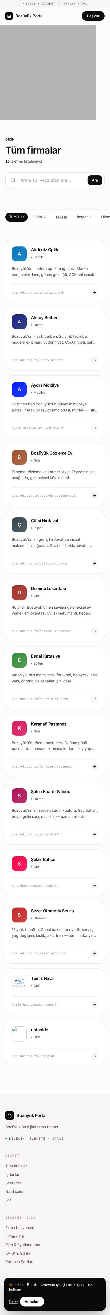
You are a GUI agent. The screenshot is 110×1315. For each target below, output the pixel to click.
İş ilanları (12, 1174)
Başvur (93, 16)
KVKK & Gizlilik (18, 1253)
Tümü (16, 217)
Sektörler (13, 1183)
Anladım (32, 1301)
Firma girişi (14, 1236)
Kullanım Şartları (19, 1261)
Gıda (40, 217)
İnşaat (84, 217)
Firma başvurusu (19, 1227)
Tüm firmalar (16, 1166)
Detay (13, 1301)
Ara (95, 180)
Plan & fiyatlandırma (22, 1244)
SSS (9, 1200)
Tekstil (61, 217)
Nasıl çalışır (15, 1191)
